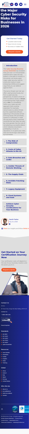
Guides (4, 356)
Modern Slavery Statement (7, 418)
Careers (5, 395)
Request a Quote (14, 52)
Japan (4, 377)
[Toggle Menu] (25, 4)
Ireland (4, 373)
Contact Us (4, 311)
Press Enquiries (5, 325)
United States (6, 381)
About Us (5, 389)
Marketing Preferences (18, 422)
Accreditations (7, 391)
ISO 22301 (5, 338)
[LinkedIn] (9, 224)
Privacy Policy (18, 418)
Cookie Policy (4, 420)
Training (5, 362)
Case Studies (6, 352)
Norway (5, 379)
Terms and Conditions (6, 422)
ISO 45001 (5, 342)
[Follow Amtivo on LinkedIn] (14, 320)
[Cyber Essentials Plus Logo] (15, 409)
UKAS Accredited (7, 393)
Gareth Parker (14, 219)
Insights (5, 358)
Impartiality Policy (13, 420)
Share (5, 228)
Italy (4, 375)
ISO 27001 (5, 340)
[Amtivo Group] (5, 409)
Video (4, 360)
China (4, 371)
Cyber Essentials (7, 344)
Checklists (5, 354)
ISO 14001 (5, 336)
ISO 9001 (5, 334)
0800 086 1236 (6, 314)
